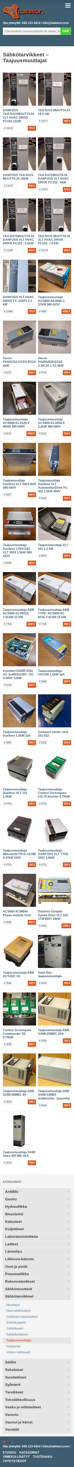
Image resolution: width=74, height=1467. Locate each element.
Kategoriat (12, 1181)
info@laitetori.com (56, 23)
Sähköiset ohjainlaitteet (22, 1316)
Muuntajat (13, 1304)
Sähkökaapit (14, 1328)
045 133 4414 (31, 23)
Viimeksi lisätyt (16, 1456)
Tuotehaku (42, 1456)
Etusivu (9, 1452)
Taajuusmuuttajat (18, 1340)
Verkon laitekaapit (18, 1352)
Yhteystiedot (15, 1461)
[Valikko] (68, 5)
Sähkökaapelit (16, 1322)
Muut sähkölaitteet (18, 1310)
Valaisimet (13, 1346)
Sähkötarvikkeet (17, 1334)
